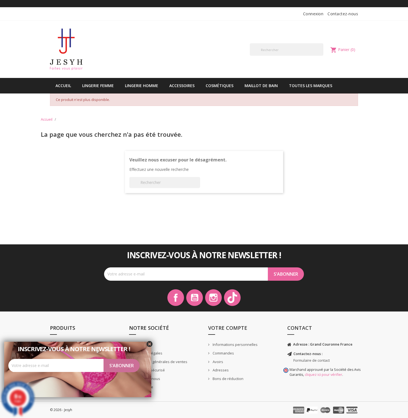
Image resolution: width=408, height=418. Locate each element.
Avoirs (217, 361)
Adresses (220, 370)
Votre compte (227, 328)
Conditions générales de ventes (160, 361)
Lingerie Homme (141, 85)
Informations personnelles (235, 344)
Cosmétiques (219, 85)
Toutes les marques (310, 85)
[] (321, 55)
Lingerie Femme (98, 85)
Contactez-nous (343, 13)
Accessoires (182, 85)
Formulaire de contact (311, 360)
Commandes (223, 353)
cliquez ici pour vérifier (323, 374)
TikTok (232, 297)
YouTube (194, 297)
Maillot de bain (261, 85)
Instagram (213, 297)
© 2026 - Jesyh (61, 409)
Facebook (175, 297)
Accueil (63, 85)
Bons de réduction (227, 378)
